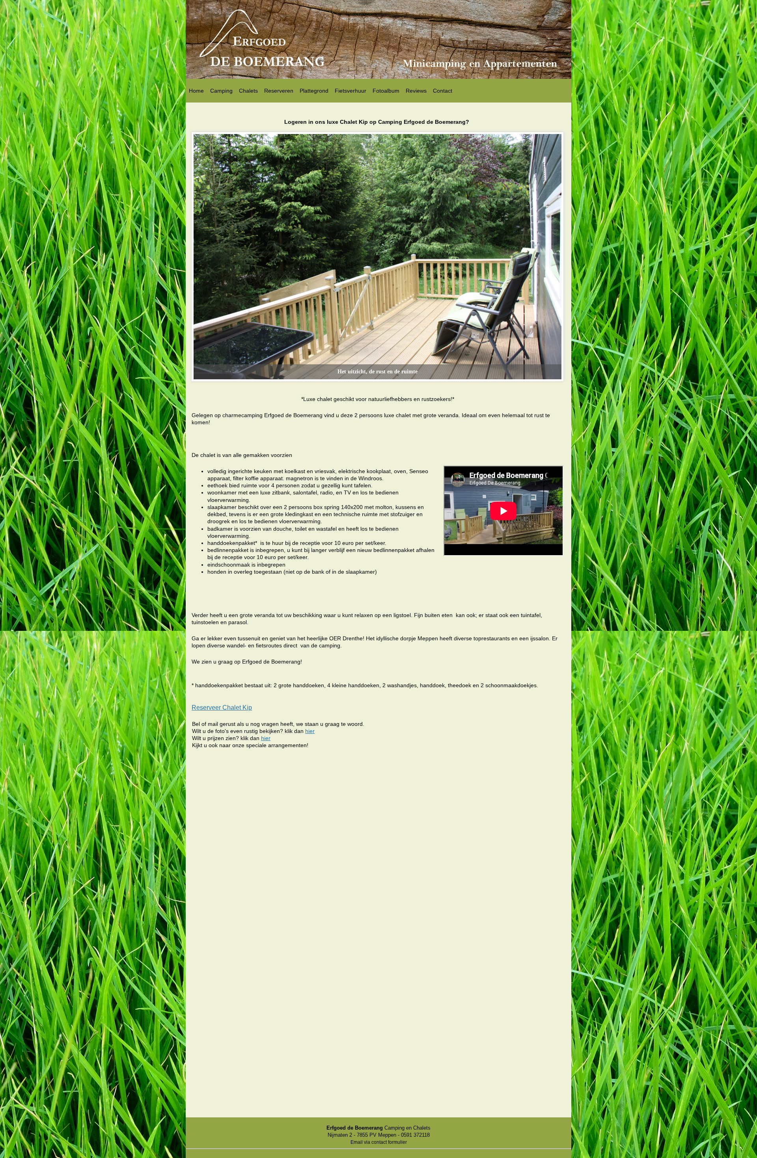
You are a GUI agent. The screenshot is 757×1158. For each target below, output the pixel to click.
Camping (221, 91)
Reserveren (278, 91)
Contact (442, 91)
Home (196, 91)
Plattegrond (314, 91)
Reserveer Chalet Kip (222, 707)
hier (310, 731)
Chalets (248, 91)
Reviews (416, 91)
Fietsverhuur (350, 91)
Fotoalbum (386, 91)
